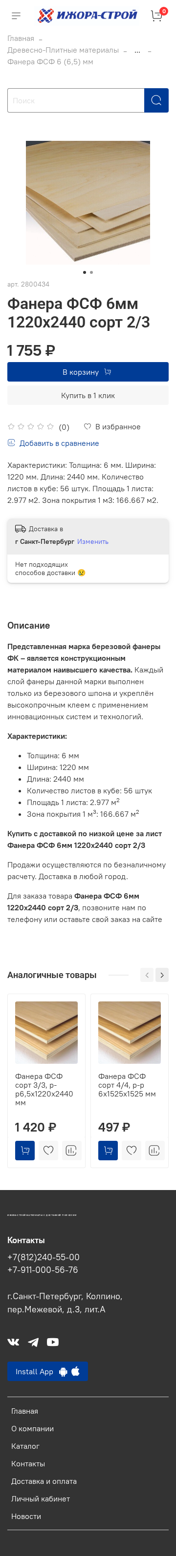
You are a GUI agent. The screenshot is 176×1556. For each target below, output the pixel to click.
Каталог (25, 1446)
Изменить (93, 541)
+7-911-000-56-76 (42, 1270)
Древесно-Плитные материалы (63, 50)
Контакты (28, 1463)
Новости (26, 1516)
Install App (37, 1371)
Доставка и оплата (44, 1481)
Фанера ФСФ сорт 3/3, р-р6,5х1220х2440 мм (44, 1089)
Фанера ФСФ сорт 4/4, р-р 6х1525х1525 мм (127, 1084)
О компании (32, 1428)
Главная (20, 38)
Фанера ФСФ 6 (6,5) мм (50, 61)
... (137, 49)
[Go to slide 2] (91, 272)
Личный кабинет (40, 1498)
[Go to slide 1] (84, 272)
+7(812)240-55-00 (43, 1257)
